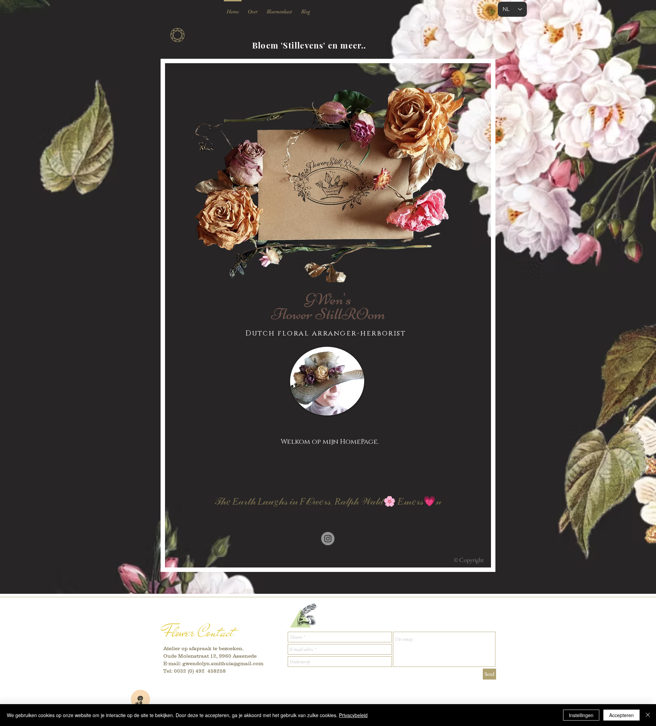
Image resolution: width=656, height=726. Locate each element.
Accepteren (621, 715)
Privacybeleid (353, 715)
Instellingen (581, 715)
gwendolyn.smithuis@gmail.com (222, 663)
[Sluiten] (648, 715)
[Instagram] (327, 538)
